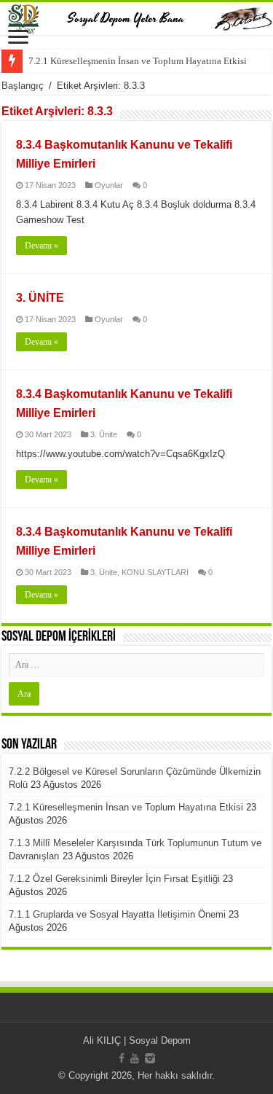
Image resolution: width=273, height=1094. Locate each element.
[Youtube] (135, 1058)
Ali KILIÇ (102, 1040)
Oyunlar (109, 185)
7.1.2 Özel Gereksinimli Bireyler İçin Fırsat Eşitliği (114, 878)
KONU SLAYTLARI (155, 572)
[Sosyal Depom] (136, 18)
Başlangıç (22, 85)
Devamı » (41, 246)
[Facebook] (121, 1058)
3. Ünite (103, 434)
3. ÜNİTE (40, 298)
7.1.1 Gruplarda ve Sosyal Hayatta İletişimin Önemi (117, 914)
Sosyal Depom (160, 1040)
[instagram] (150, 1058)
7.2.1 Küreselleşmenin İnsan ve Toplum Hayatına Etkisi (137, 60)
